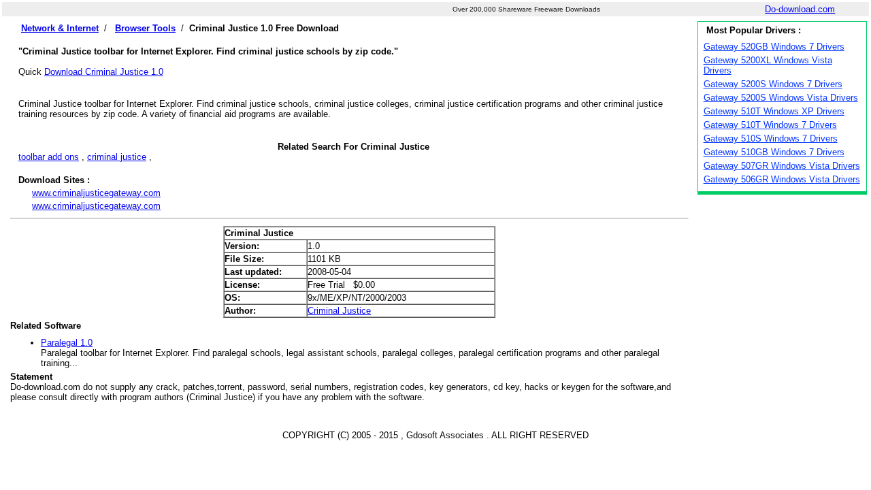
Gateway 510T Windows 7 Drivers (770, 125)
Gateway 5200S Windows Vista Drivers (781, 98)
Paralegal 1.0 (67, 343)
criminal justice (116, 157)
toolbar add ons (48, 157)
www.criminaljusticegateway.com (96, 193)
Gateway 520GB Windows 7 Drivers (774, 47)
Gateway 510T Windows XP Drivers (774, 111)
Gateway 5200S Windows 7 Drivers (773, 84)
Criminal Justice (339, 311)
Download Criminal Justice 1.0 (103, 72)
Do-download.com (800, 9)
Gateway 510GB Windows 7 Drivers (774, 152)
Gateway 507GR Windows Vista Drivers (782, 166)
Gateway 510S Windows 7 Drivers (771, 138)
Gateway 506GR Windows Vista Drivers (782, 179)
